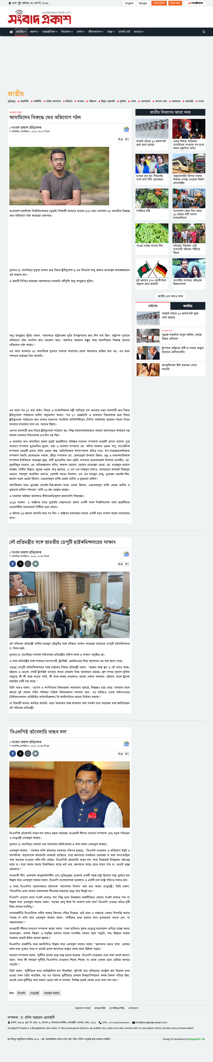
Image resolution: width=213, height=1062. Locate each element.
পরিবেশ (92, 101)
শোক (133, 101)
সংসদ (201, 101)
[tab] (152, 306)
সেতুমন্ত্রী (34, 993)
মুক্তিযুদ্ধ (11, 101)
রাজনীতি (24, 101)
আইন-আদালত (53, 101)
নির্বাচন (69, 101)
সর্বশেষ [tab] (152, 306)
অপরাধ (80, 101)
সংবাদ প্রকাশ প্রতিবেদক (26, 128)
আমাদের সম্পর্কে (82, 1008)
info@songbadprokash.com (151, 1022)
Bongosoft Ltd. (197, 1039)
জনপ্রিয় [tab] (187, 306)
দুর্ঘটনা (123, 101)
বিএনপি (21, 993)
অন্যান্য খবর (161, 101)
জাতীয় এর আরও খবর (170, 296)
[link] (159, 3)
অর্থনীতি (37, 101)
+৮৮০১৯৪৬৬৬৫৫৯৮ (118, 1022)
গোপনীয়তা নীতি (116, 1008)
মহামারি (189, 101)
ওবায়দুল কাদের (51, 993)
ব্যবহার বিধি (99, 1008)
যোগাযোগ (145, 101)
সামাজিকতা (197, 3)
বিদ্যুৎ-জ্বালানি (108, 101)
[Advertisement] (106, 61)
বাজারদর (176, 101)
